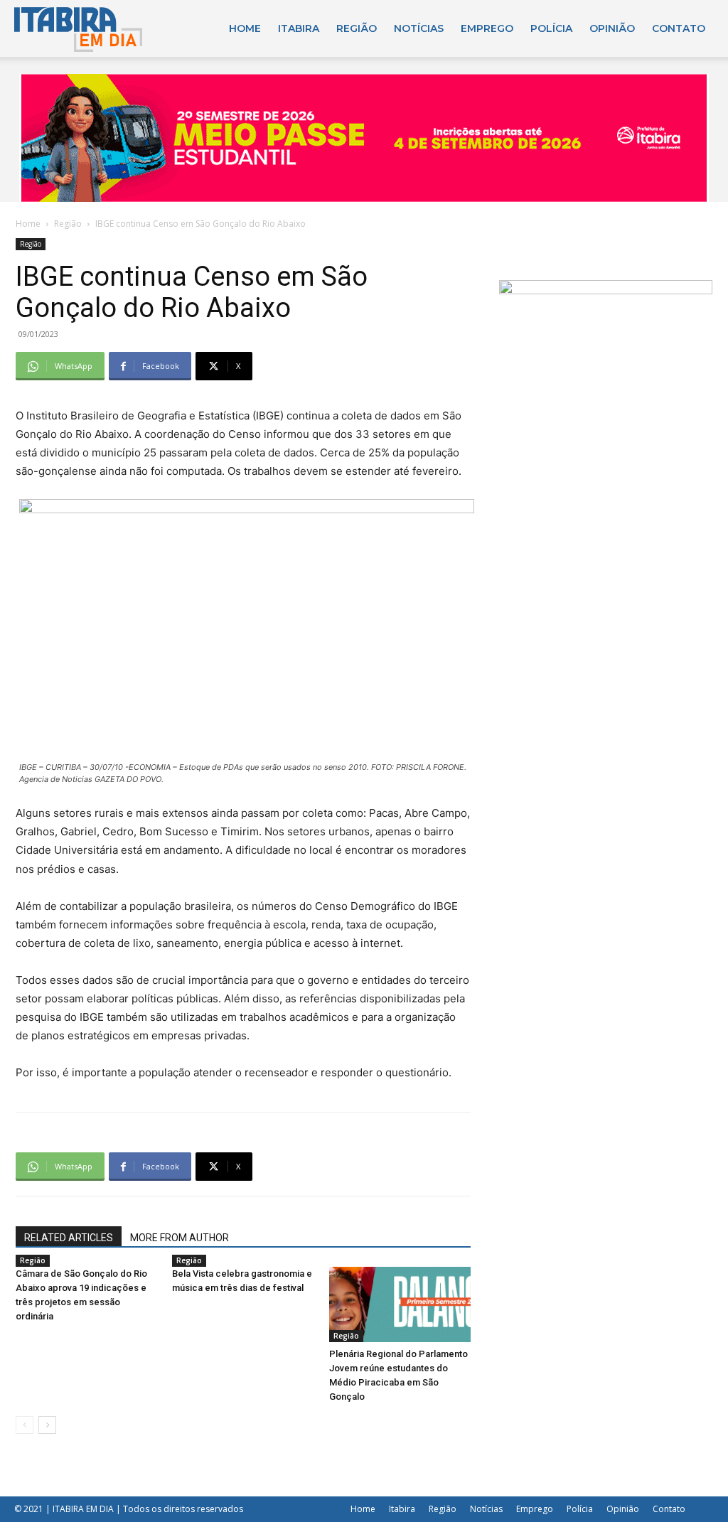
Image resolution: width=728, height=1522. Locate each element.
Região (356, 28)
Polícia (551, 28)
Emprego (487, 28)
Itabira (298, 28)
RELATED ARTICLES (68, 1237)
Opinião (612, 28)
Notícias (419, 28)
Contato (678, 28)
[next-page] (47, 1425)
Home (245, 28)
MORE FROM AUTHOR (179, 1237)
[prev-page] (24, 1425)
